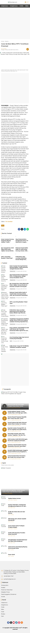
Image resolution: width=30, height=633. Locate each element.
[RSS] (22, 622)
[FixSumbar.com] (12, 2)
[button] (25, 2)
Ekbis (2, 609)
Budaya (3, 614)
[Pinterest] (14, 622)
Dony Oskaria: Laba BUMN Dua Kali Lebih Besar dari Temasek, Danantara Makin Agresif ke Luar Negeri (19, 330)
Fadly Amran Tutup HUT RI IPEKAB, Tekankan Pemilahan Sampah (19, 346)
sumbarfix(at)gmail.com (10, 579)
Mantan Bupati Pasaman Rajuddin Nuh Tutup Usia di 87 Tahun (17, 417)
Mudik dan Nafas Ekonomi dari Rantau (16, 512)
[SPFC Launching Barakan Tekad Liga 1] (7, 254)
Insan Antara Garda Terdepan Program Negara (16, 526)
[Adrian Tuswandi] (4, 499)
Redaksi (3, 587)
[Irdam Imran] (4, 506)
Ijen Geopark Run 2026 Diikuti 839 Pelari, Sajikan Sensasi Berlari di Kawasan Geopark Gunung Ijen (7, 249)
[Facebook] (19, 229)
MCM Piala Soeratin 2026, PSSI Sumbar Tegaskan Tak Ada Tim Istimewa (16, 434)
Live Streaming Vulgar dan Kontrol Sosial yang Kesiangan (19, 338)
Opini (11, 341)
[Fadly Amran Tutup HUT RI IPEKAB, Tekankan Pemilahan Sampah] (4, 348)
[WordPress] (16, 622)
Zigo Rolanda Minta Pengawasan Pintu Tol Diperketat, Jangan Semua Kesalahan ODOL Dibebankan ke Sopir (22, 241)
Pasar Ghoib (11, 554)
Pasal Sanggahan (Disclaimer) (8, 594)
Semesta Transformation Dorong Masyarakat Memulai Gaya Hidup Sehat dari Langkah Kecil (17, 445)
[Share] (27, 49)
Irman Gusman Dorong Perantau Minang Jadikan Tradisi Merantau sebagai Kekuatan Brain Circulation (7, 241)
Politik (2, 607)
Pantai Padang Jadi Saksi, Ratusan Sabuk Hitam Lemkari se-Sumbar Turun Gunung (17, 423)
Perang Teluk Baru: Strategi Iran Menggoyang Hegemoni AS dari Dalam (17, 505)
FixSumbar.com (17, 627)
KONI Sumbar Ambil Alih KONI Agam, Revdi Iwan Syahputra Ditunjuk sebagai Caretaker (18, 440)
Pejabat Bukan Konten (14, 498)
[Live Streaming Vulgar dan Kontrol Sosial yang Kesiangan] (4, 339)
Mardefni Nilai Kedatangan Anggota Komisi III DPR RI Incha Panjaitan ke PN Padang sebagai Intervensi (18, 451)
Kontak (3, 596)
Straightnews (12, 271)
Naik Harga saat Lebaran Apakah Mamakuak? (17, 519)
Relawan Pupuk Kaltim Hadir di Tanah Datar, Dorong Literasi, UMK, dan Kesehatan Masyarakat (22, 249)
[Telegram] (25, 229)
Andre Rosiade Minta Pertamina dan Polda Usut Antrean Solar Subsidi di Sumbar (16, 456)
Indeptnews (4, 602)
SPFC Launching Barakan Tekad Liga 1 (7, 257)
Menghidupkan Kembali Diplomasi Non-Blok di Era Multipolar (17, 540)
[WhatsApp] (27, 229)
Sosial (2, 611)
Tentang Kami (4, 585)
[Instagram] (19, 622)
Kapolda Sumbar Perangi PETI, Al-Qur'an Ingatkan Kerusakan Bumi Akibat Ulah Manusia (17, 428)
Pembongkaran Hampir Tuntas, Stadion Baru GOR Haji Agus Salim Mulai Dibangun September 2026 (17, 412)
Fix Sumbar (3, 48)
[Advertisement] (15, 24)
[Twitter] (22, 229)
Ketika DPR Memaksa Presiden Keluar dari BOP (16, 533)
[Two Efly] (4, 513)
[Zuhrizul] (4, 520)
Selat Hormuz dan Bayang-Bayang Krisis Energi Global (17, 547)
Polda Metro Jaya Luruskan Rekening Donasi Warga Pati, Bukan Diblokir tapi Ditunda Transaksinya (22, 258)
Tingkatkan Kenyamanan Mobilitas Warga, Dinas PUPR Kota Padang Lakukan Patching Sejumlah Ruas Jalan (19, 321)
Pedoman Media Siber (7, 589)
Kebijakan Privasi (5, 592)
